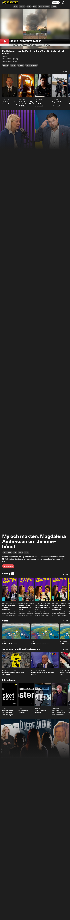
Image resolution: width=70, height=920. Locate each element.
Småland (20, 65)
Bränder (13, 65)
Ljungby (5, 65)
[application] (35, 29)
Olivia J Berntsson (31, 65)
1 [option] (12, 574)
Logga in (56, 2)
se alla (65, 71)
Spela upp (9, 566)
